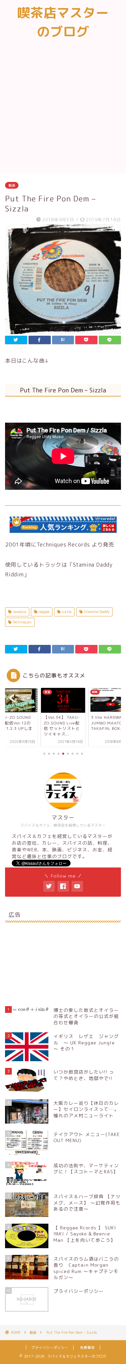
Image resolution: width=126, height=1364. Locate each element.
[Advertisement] (63, 107)
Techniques (21, 622)
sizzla (66, 611)
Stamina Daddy (96, 611)
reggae (43, 611)
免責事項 (87, 1347)
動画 (11, 185)
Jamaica (18, 611)
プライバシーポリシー (49, 1347)
